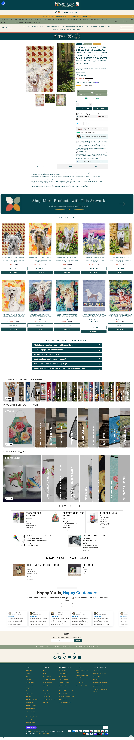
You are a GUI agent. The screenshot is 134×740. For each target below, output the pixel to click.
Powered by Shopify (43, 733)
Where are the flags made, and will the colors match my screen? (60, 368)
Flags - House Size (64, 688)
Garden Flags (90, 146)
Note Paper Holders (32, 544)
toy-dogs (97, 158)
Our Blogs (37, 22)
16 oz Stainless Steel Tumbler (90, 547)
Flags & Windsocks (83, 151)
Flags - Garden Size (105, 525)
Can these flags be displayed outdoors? (50, 359)
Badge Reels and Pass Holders (35, 538)
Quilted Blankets (30, 702)
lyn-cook (82, 156)
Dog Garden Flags (99, 144)
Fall (88, 145)
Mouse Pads (30, 542)
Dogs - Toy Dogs (79, 145)
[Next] (74, 76)
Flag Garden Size (98, 154)
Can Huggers (103, 516)
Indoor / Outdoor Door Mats (66, 690)
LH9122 (77, 156)
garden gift (89, 155)
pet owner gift (79, 158)
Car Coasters (86, 538)
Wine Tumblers (63, 699)
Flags (83, 146)
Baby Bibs (45, 702)
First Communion (31, 576)
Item (96, 166)
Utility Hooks (29, 688)
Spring (84, 567)
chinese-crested (98, 152)
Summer (85, 569)
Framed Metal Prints (31, 525)
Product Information (41, 166)
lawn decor (105, 155)
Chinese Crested (103, 141)
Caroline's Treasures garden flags (87, 152)
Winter (84, 571)
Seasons (100, 148)
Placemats (28, 523)
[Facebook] (55, 657)
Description (70, 166)
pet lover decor (104, 156)
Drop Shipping (95, 19)
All (89, 141)
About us (18, 19)
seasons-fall (92, 158)
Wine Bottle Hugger (105, 523)
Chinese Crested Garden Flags (82, 142)
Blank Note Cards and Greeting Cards (37, 540)
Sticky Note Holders (32, 545)
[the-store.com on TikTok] (2, 22)
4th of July (30, 569)
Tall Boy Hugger (104, 521)
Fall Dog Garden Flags (94, 145)
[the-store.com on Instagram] (7, 19)
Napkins (28, 522)
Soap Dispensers (67, 527)
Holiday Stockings (30, 708)
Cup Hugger (103, 519)
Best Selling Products (95, 141)
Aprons (65, 518)
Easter (28, 575)
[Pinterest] (74, 657)
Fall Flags (101, 145)
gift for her (99, 155)
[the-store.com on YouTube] (4, 22)
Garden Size (96, 146)
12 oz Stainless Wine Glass (90, 545)
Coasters (28, 690)
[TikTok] (64, 657)
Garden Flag (83, 155)
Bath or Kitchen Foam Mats (33, 714)
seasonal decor (86, 158)
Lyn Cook (101, 146)
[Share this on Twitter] (77, 123)
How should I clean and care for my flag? (50, 364)
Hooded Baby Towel (31, 717)
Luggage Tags (86, 542)
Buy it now (100, 108)
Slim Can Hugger (104, 517)
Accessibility (29, 22)
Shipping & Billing (27, 19)
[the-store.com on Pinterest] (9, 19)
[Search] (131, 27)
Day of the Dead (31, 571)
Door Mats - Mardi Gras (32, 699)
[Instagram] (59, 657)
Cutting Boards (67, 522)
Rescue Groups (105, 19)
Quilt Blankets (86, 544)
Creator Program (75, 19)
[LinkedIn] (79, 657)
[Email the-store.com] (2, 19)
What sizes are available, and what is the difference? (55, 345)
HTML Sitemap (19, 22)
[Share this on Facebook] (81, 123)
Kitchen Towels (47, 690)
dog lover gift (82, 154)
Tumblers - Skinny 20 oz (49, 699)
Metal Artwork (29, 527)
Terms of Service (63, 19)
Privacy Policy (52, 19)
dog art (104, 152)
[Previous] (27, 76)
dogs (86, 154)
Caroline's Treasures (80, 72)
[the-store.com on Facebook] (4, 19)
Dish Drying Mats (67, 525)
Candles (28, 520)
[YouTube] (69, 657)
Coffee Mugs (66, 520)
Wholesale (86, 19)
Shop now (8, 398)
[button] (30, 26)
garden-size (94, 155)
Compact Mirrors (30, 722)
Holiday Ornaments (31, 705)
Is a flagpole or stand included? (46, 354)
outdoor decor (87, 156)
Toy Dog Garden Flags (83, 149)
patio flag (99, 156)
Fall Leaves (92, 154)
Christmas (29, 567)
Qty (77, 101)
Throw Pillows (29, 693)
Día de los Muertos (32, 573)
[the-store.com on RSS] (12, 19)
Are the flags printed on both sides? (48, 350)
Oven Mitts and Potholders (70, 523)
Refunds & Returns (40, 19)
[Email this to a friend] (88, 123)
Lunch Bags (46, 693)
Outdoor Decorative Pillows (66, 696)
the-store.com (34, 731)
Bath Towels (29, 719)
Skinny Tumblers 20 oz (65, 702)
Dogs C (85, 145)
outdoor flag (93, 156)
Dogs (104, 144)
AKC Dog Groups (84, 141)
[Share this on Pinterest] (84, 123)
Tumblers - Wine (47, 696)
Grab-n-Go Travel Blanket (89, 540)
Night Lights (29, 518)
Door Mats (28, 696)
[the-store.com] (6, 28)
